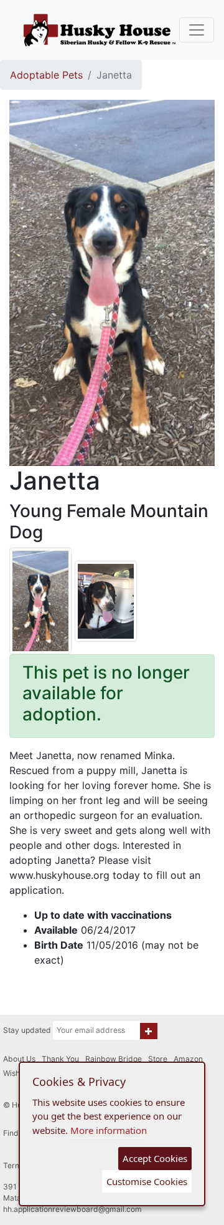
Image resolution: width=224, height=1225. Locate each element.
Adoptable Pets (46, 75)
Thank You (60, 1058)
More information (108, 1130)
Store (157, 1058)
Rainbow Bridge (113, 1058)
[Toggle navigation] (196, 29)
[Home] (99, 30)
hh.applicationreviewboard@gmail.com (72, 1209)
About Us (19, 1058)
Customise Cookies (146, 1181)
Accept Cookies (155, 1158)
